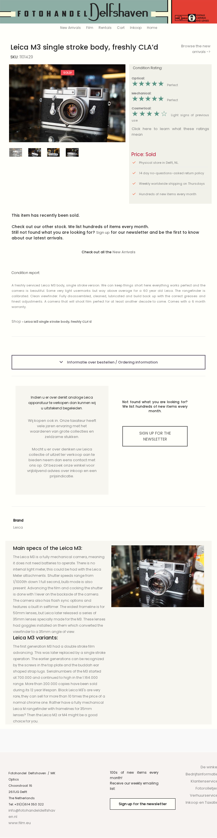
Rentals (105, 27)
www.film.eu (19, 823)
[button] (116, 103)
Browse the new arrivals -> (196, 48)
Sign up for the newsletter (143, 804)
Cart (121, 27)
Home (152, 27)
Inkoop (136, 27)
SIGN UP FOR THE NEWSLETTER (155, 436)
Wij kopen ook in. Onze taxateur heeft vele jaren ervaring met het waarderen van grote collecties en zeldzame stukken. (62, 428)
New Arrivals (70, 27)
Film (89, 27)
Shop (16, 321)
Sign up (103, 232)
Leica (18, 527)
